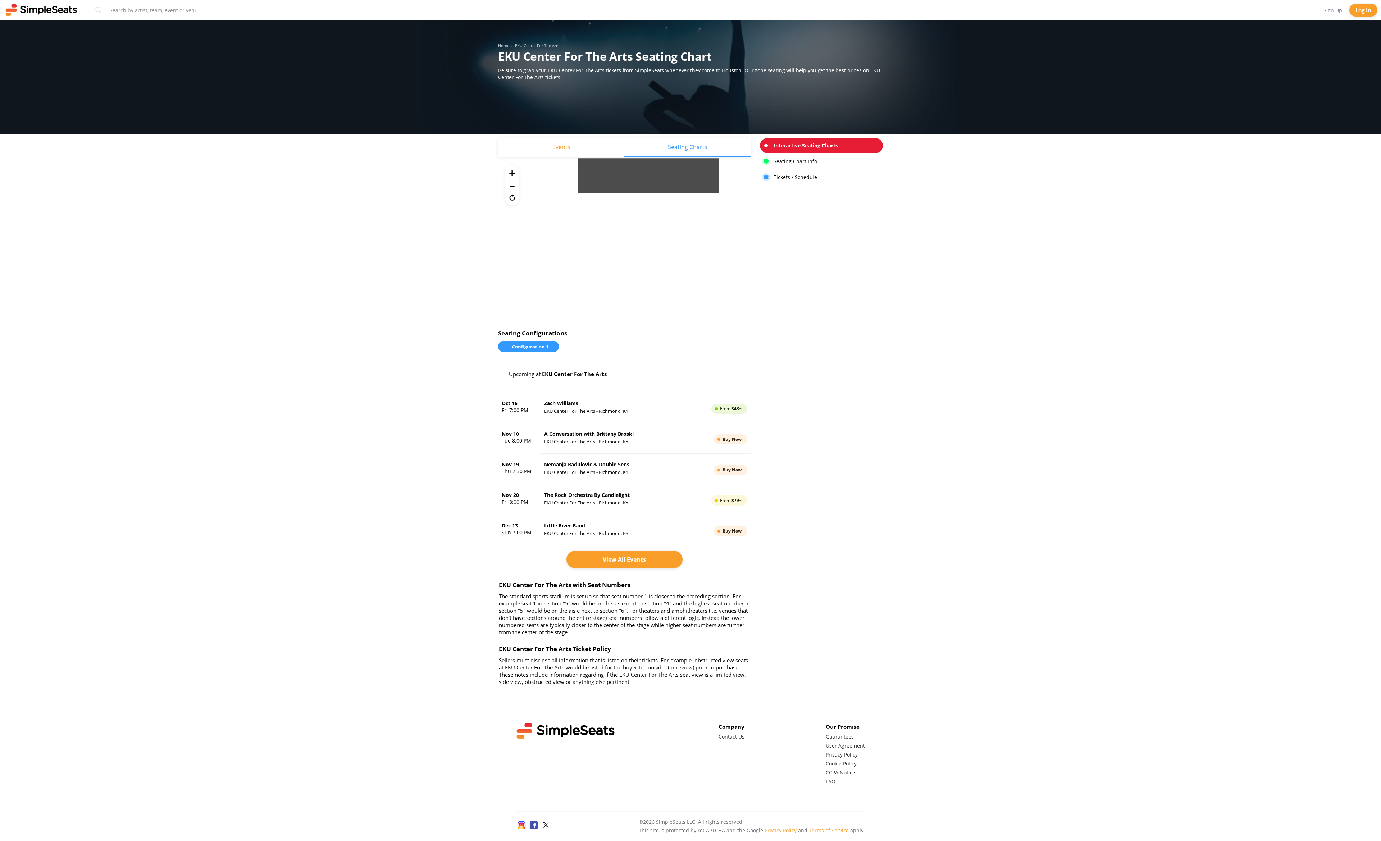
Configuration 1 (530, 346)
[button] (512, 197)
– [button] (512, 185)
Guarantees (840, 736)
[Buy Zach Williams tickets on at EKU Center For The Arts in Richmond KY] (624, 408)
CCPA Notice (840, 772)
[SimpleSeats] (41, 10)
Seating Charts (687, 147)
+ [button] (512, 173)
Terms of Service (829, 830)
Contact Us (731, 736)
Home (503, 45)
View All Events (624, 559)
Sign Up (1332, 10)
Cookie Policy (841, 763)
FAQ (830, 781)
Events (561, 147)
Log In (1363, 10)
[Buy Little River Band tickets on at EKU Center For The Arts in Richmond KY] (624, 530)
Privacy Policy (842, 754)
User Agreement (845, 745)
